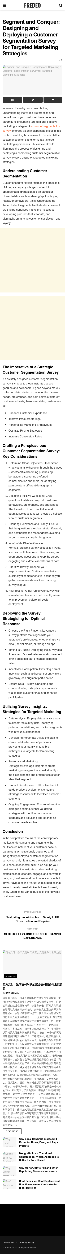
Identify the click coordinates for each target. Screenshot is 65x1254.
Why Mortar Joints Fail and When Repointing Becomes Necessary (38, 1169)
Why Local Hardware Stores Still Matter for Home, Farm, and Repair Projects (39, 1142)
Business (11, 976)
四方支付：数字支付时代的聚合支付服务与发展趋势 (32, 986)
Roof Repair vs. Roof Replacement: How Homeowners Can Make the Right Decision (40, 1184)
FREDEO (32, 5)
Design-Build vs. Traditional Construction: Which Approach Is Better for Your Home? (39, 1157)
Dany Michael (12, 993)
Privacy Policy (27, 1242)
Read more (12, 1131)
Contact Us (8, 1242)
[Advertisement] (32, 260)
